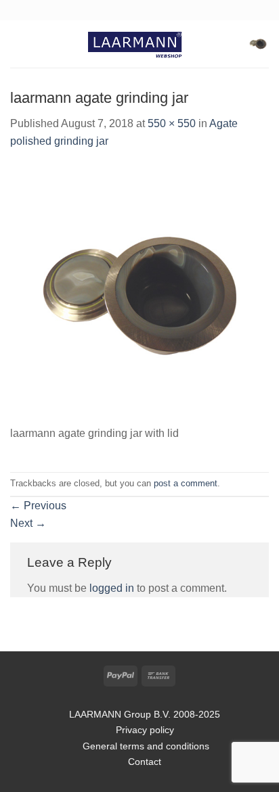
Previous (38, 505)
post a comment (185, 483)
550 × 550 (172, 123)
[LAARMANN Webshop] (139, 44)
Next (28, 523)
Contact (144, 761)
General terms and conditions (144, 746)
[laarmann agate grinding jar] (139, 294)
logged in (111, 588)
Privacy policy (145, 729)
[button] (18, 43)
